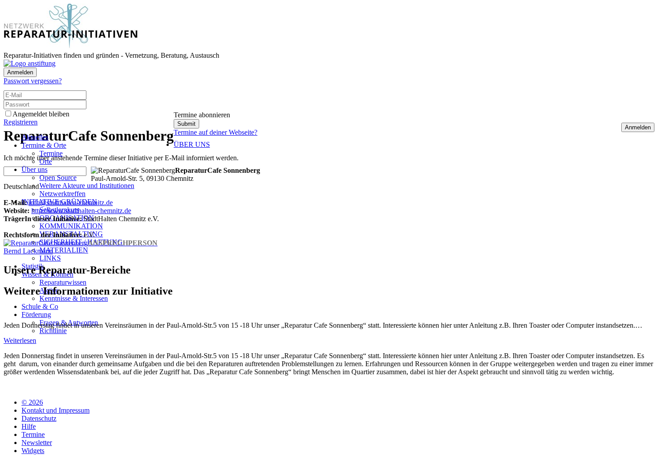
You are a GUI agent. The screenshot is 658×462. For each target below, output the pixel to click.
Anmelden (20, 72)
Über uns (34, 169)
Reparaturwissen (62, 282)
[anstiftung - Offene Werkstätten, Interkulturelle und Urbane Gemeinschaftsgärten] (30, 63)
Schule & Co (39, 306)
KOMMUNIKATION (71, 226)
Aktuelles (34, 137)
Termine (51, 153)
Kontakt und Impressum (55, 410)
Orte (45, 161)
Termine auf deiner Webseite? (215, 132)
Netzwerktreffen (62, 193)
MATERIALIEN (63, 250)
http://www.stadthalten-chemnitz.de (81, 210)
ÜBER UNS (192, 144)
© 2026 (32, 402)
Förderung (36, 314)
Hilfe (28, 426)
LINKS (50, 258)
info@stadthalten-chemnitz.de (71, 202)
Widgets (32, 450)
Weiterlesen (20, 340)
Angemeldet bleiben (41, 114)
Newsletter (36, 442)
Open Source (58, 177)
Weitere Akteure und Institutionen (86, 185)
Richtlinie (53, 330)
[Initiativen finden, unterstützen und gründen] (71, 47)
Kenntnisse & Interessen (73, 298)
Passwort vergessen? (33, 81)
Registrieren (21, 122)
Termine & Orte (43, 145)
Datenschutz (38, 418)
